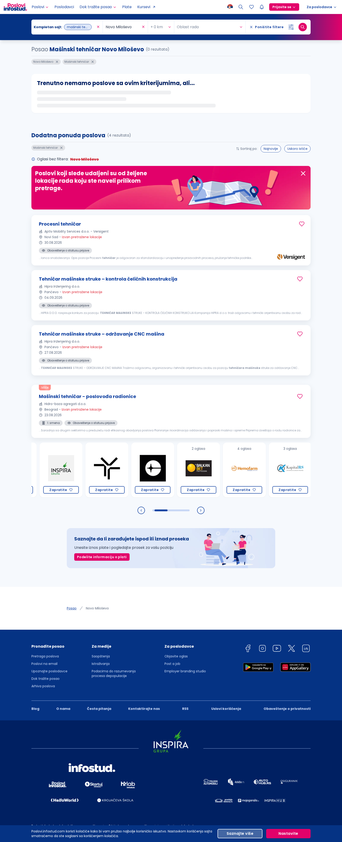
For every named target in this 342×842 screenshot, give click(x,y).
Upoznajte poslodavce (49, 671)
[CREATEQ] (138, 470)
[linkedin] (306, 649)
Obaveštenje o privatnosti (287, 708)
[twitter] (291, 649)
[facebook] (247, 649)
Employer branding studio (185, 671)
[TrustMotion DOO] (92, 470)
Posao (72, 608)
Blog (35, 708)
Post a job (172, 663)
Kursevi (143, 7)
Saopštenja (101, 656)
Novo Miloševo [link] (97, 608)
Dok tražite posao (45, 678)
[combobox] (64, 27)
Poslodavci (64, 7)
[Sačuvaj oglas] (301, 224)
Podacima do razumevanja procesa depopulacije (114, 673)
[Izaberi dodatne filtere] (291, 27)
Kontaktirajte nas (144, 708)
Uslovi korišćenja (226, 708)
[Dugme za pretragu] (302, 27)
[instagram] (262, 649)
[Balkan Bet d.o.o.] (184, 470)
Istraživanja (101, 663)
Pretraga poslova (45, 656)
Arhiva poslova (43, 686)
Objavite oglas (176, 656)
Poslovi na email (44, 663)
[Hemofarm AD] (230, 470)
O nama (63, 708)
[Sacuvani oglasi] (251, 7)
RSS (185, 708)
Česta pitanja (99, 708)
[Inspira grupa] (47, 470)
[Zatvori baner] (303, 173)
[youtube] (277, 649)
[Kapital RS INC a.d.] (276, 470)
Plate (127, 7)
